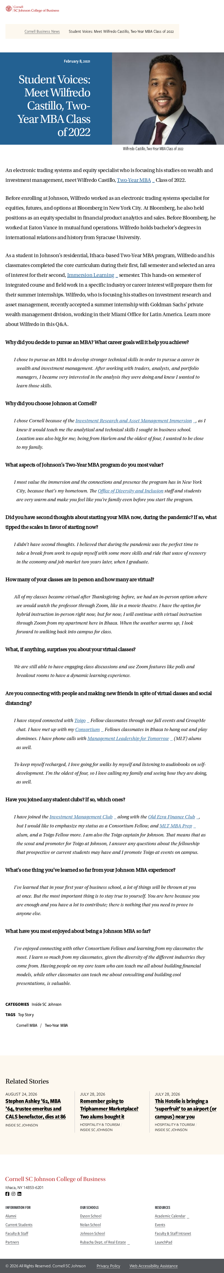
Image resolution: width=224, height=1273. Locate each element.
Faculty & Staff (16, 1233)
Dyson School (90, 1216)
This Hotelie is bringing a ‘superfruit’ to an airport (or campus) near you (186, 1109)
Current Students (19, 1225)
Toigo (80, 720)
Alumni (10, 1216)
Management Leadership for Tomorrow (128, 738)
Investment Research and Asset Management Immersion (133, 421)
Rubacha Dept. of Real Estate (103, 1242)
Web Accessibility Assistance (153, 1266)
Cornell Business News (42, 31)
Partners (12, 1242)
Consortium (87, 729)
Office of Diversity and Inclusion (130, 491)
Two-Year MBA (134, 180)
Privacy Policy (108, 1266)
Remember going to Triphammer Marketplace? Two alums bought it (109, 1109)
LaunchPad (163, 1242)
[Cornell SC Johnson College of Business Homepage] (112, 1180)
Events (160, 1225)
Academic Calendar (170, 1216)
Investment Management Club (81, 817)
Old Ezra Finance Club (171, 817)
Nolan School (90, 1225)
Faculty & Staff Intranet (173, 1233)
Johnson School (92, 1233)
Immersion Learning (90, 275)
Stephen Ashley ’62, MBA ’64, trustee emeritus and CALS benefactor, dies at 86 (35, 1109)
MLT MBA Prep (176, 826)
